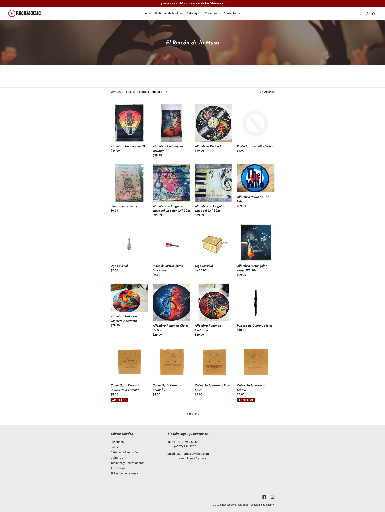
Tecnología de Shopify (261, 504)
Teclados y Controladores (127, 463)
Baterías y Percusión (124, 452)
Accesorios (118, 468)
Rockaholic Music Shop (235, 504)
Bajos (114, 447)
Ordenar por (117, 92)
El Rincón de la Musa (124, 473)
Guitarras (117, 457)
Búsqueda (117, 442)
